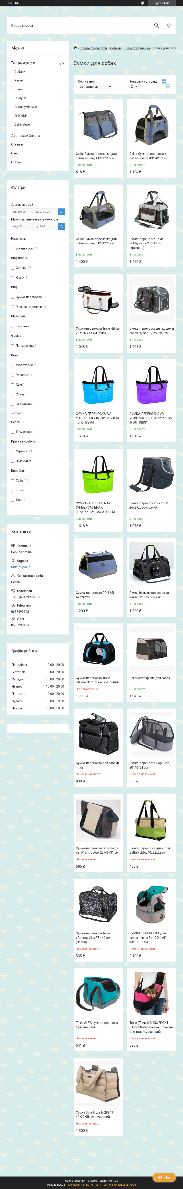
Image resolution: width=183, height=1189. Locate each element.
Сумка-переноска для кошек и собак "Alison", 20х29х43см (151, 331)
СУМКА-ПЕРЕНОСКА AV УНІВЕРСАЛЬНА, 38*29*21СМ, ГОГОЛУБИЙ (98, 418)
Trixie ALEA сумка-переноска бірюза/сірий (97, 1025)
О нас (15, 153)
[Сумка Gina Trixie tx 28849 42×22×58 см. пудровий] (98, 1083)
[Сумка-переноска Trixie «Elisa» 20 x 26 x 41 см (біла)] (98, 299)
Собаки (115, 48)
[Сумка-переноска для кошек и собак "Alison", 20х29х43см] (151, 299)
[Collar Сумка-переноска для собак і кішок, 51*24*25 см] (98, 210)
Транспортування (137, 48)
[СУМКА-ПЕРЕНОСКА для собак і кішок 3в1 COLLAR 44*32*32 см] (151, 904)
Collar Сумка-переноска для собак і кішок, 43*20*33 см (149, 156)
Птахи (19, 89)
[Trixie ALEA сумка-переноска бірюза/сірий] (98, 994)
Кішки (19, 80)
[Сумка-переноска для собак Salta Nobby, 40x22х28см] (151, 819)
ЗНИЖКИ (21, 116)
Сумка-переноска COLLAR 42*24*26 (95, 595)
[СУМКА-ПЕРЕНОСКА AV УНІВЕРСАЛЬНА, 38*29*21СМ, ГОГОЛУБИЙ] (98, 385)
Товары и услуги (23, 62)
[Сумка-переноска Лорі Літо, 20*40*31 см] (151, 734)
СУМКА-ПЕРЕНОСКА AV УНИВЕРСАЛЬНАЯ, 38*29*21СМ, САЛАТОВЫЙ (95, 507)
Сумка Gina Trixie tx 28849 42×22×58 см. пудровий (94, 1115)
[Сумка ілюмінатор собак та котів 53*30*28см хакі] (151, 564)
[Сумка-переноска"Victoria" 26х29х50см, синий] (151, 474)
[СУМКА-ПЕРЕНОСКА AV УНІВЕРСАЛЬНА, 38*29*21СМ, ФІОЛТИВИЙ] (151, 385)
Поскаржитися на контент (83, 1184)
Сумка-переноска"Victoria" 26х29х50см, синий (148, 505)
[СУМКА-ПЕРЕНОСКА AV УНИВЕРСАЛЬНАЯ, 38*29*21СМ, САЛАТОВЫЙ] (98, 474)
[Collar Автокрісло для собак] (151, 649)
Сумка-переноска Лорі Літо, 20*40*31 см (149, 765)
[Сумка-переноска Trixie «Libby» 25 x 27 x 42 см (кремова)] (151, 210)
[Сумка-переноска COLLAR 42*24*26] (98, 564)
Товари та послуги (93, 48)
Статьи (16, 162)
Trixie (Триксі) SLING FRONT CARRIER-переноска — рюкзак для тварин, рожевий (151, 1027)
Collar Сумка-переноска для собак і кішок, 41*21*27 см (96, 156)
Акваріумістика (26, 107)
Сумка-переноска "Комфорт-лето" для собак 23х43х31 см (97, 850)
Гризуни (20, 98)
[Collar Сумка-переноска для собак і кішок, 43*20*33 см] (151, 125)
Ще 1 (19, 413)
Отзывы (17, 144)
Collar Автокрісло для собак (149, 678)
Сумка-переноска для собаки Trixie (97, 765)
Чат (168, 1177)
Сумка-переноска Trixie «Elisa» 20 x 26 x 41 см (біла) (98, 331)
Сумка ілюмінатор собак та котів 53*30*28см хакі (149, 595)
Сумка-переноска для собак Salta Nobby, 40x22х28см (150, 850)
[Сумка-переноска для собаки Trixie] (98, 734)
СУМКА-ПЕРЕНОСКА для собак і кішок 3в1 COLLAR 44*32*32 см (147, 937)
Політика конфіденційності (119, 1184)
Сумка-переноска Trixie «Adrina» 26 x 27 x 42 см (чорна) (93, 937)
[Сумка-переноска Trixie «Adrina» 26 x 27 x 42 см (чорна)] (98, 904)
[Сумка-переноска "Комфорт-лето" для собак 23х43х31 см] (98, 819)
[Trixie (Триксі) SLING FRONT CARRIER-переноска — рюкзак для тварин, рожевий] (151, 994)
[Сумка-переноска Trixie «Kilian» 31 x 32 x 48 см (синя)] (98, 649)
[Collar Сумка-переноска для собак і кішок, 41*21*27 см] (98, 125)
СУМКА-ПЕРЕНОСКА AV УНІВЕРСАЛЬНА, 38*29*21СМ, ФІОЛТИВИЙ (151, 418)
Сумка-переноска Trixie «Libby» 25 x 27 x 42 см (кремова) (146, 243)
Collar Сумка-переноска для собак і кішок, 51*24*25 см (96, 241)
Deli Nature (22, 124)
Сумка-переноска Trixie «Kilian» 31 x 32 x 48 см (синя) (97, 680)
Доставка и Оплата (25, 135)
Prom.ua (113, 1180)
